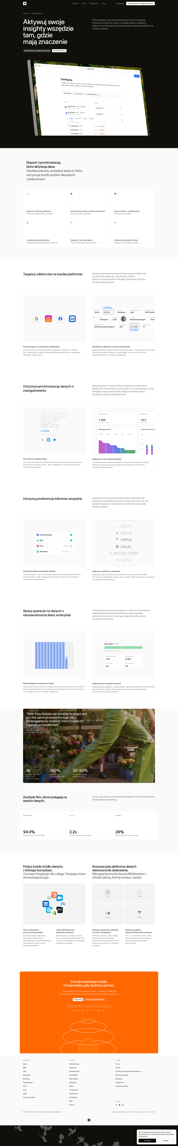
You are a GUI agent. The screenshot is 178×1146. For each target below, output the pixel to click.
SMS (24, 1068)
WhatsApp (26, 1075)
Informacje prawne (121, 1075)
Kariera (71, 1105)
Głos (24, 1071)
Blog (70, 1101)
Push (24, 1090)
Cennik (84, 3)
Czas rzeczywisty (29, 1097)
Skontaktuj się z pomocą (137, 1112)
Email (25, 1064)
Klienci (71, 1086)
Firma (104, 3)
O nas (117, 1064)
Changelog (73, 1097)
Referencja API (74, 1071)
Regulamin (119, 1079)
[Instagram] (123, 1105)
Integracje (72, 1082)
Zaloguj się (120, 3)
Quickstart (73, 1068)
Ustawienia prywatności (119, 1112)
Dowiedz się (73, 1093)
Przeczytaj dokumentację (94, 999)
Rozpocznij (78, 999)
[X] (116, 1105)
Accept (147, 1140)
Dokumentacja (74, 1064)
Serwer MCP (73, 1075)
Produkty (75, 3)
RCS (24, 1086)
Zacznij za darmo (59, 51)
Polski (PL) (151, 1112)
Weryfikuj (26, 1079)
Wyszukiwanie (28, 1082)
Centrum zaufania (121, 1086)
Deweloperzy (94, 3)
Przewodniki (73, 1090)
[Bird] (24, 3)
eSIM (24, 1093)
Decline (166, 1140)
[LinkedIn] (119, 1105)
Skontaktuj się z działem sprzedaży (140, 3)
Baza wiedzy (73, 1079)
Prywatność (119, 1082)
